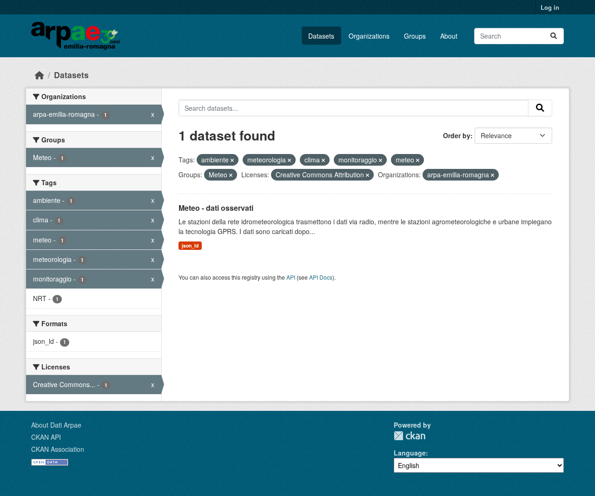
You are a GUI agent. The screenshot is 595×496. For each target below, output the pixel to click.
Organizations (369, 35)
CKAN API (46, 437)
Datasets (321, 35)
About (448, 35)
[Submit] (553, 36)
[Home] (39, 74)
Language (410, 452)
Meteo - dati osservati (215, 207)
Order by (456, 135)
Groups (415, 35)
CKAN (409, 436)
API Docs (320, 277)
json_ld (190, 245)
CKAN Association (57, 449)
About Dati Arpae (56, 424)
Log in (550, 7)
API (290, 277)
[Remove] (232, 160)
